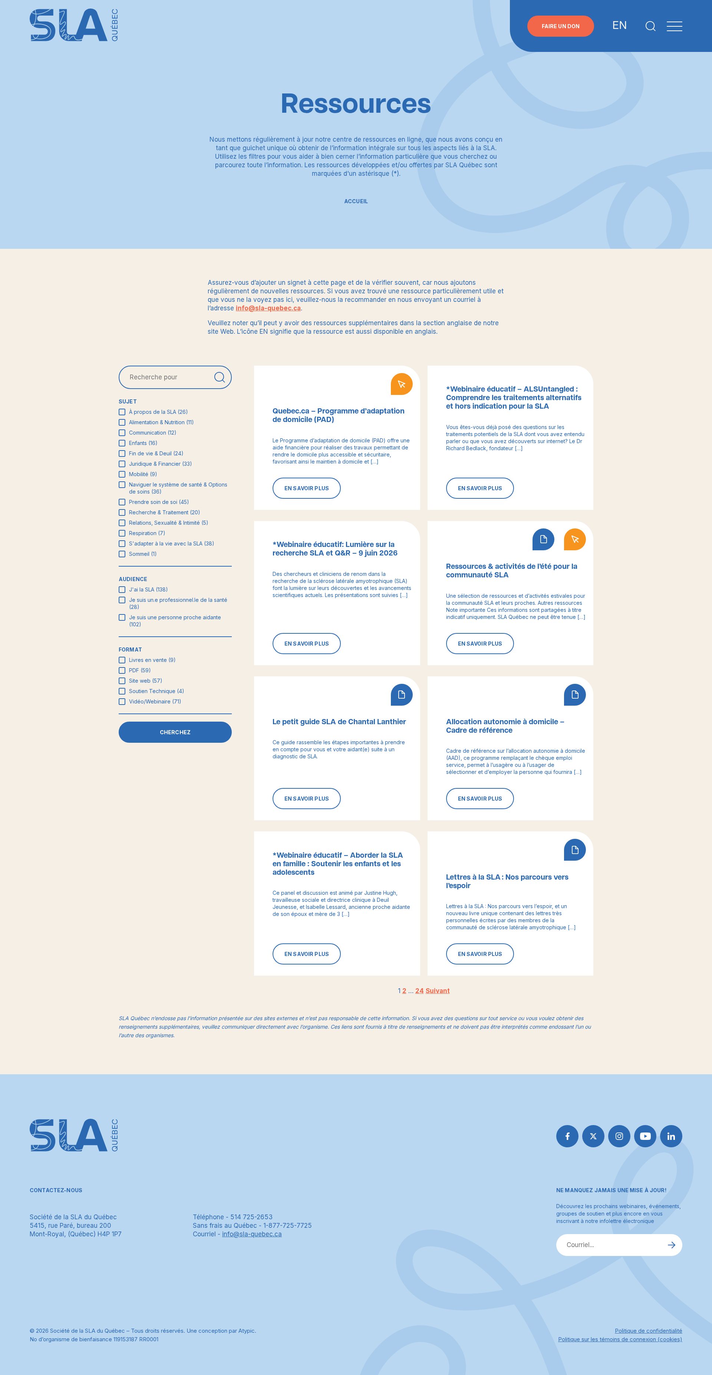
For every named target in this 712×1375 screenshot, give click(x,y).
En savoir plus (306, 488)
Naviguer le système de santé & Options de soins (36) (178, 488)
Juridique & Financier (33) (160, 464)
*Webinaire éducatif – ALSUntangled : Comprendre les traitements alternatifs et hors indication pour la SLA (513, 398)
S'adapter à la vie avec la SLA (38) (171, 543)
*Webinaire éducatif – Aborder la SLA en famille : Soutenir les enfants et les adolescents (338, 864)
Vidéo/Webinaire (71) (155, 701)
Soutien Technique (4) (156, 691)
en (620, 26)
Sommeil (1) (143, 554)
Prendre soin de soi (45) (159, 502)
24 (419, 991)
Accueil (356, 201)
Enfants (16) (143, 443)
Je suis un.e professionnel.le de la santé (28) (178, 603)
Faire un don (561, 26)
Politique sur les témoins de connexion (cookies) (620, 1339)
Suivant (438, 991)
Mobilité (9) (143, 474)
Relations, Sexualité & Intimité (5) (168, 523)
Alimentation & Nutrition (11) (161, 422)
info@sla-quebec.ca (268, 308)
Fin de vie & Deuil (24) (156, 453)
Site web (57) (145, 680)
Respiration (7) (147, 533)
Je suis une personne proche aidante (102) (175, 620)
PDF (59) (140, 670)
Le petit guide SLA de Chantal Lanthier (339, 722)
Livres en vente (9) (152, 660)
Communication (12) (153, 432)
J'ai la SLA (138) (148, 589)
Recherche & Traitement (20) (164, 512)
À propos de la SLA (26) (158, 412)
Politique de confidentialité (648, 1330)
